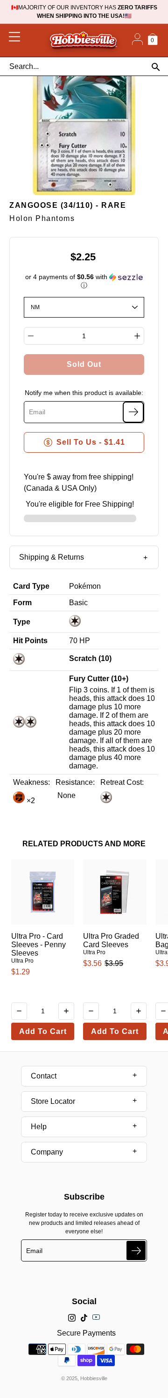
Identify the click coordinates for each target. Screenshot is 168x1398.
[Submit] (136, 1250)
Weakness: (31, 782)
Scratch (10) (90, 658)
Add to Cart (43, 1031)
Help (39, 1127)
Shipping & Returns (51, 557)
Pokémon (85, 586)
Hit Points (30, 641)
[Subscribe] (133, 412)
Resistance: (75, 782)
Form (22, 603)
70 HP (79, 641)
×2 (30, 801)
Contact (43, 1076)
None (66, 795)
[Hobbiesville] (83, 40)
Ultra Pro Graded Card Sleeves (111, 940)
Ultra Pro (22, 960)
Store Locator (53, 1101)
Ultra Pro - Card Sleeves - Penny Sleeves (38, 944)
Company (47, 1152)
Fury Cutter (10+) (98, 679)
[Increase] (137, 336)
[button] (84, 281)
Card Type (31, 586)
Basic (78, 603)
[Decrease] (31, 336)
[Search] (155, 66)
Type (21, 622)
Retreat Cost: (122, 782)
